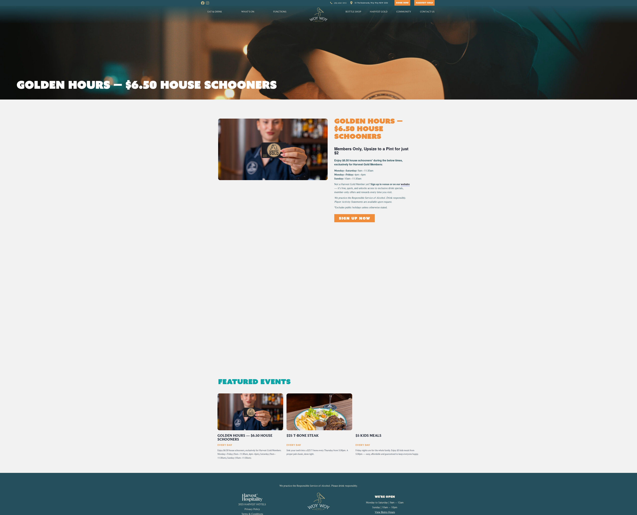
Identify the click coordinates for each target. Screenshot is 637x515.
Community (403, 11)
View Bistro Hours (385, 512)
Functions (279, 11)
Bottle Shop (353, 11)
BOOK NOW (402, 2)
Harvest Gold (379, 11)
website (405, 184)
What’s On (247, 11)
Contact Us (427, 11)
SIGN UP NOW (354, 218)
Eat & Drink (215, 11)
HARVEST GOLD (424, 2)
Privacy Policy (252, 509)
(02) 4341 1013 (340, 3)
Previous (216, 429)
